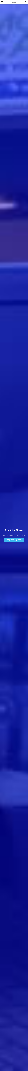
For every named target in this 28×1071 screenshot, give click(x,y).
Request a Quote (14, 540)
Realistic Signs (14, 530)
